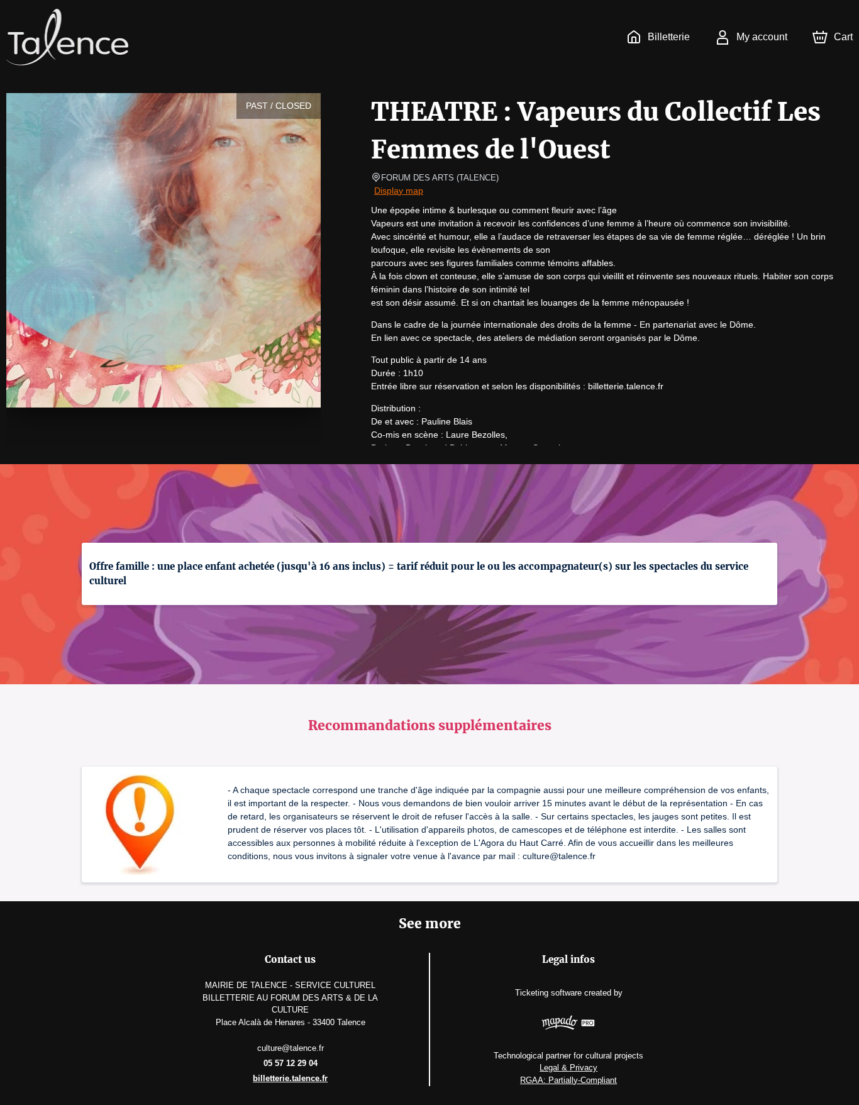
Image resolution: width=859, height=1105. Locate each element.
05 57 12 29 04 (290, 1063)
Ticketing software (548, 992)
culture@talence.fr (290, 1048)
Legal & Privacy (568, 1067)
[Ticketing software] (568, 1024)
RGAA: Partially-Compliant (568, 1080)
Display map (398, 191)
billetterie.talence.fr (290, 1078)
